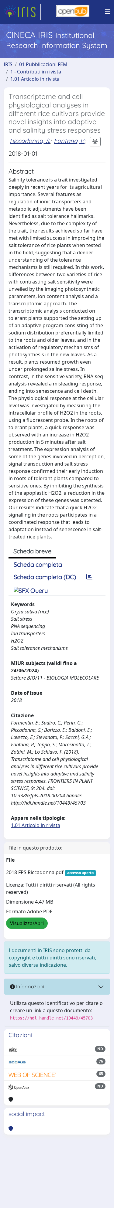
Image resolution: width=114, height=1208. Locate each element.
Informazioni (29, 986)
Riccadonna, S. (30, 140)
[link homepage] (22, 12)
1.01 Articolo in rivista (35, 79)
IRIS (8, 64)
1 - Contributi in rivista (35, 71)
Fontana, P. (69, 140)
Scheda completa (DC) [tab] (45, 577)
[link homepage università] (72, 12)
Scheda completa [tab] (38, 564)
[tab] (89, 577)
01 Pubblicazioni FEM (43, 64)
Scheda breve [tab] (32, 551)
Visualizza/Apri (27, 923)
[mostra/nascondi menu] (107, 12)
